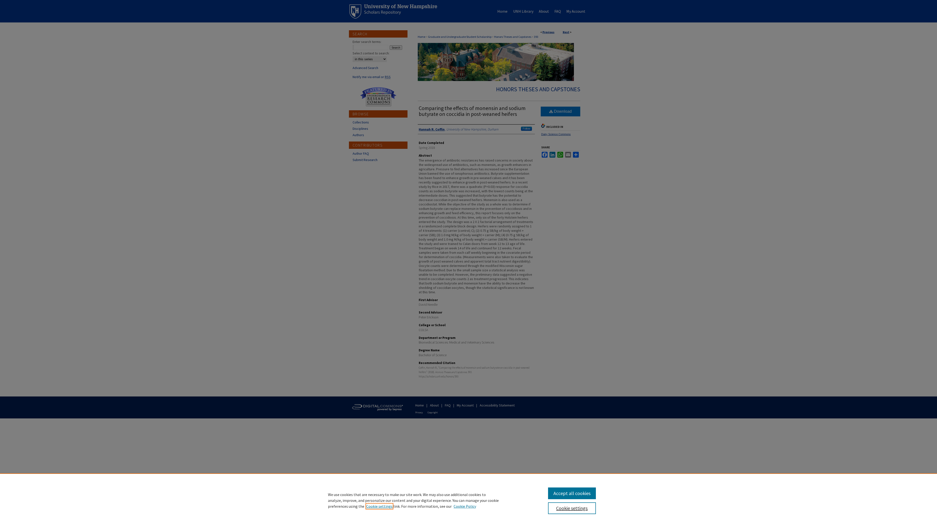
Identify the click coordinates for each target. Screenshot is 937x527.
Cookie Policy (465, 506)
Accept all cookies (572, 493)
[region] (468, 500)
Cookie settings (379, 506)
